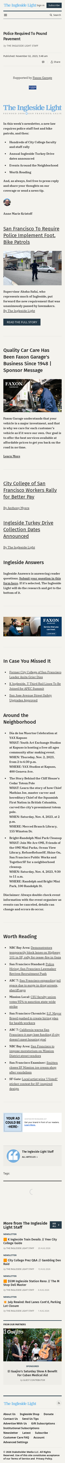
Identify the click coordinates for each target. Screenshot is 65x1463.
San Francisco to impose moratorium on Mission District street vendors (31, 1051)
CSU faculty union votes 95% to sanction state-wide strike (32, 1001)
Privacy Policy (44, 1458)
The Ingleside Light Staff (22, 45)
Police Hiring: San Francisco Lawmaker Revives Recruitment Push (32, 969)
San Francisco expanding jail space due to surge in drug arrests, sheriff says (35, 985)
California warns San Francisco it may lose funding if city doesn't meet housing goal (34, 1034)
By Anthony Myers (16, 508)
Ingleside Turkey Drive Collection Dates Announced (28, 529)
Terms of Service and (23, 1458)
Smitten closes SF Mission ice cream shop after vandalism (33, 1067)
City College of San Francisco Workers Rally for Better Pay (30, 490)
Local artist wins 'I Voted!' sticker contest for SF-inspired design (33, 1084)
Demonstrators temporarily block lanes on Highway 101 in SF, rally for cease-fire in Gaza (35, 952)
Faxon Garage (42, 78)
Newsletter (9, 1234)
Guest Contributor (34, 1380)
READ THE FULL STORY (22, 322)
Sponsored (32, 1366)
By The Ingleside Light (19, 311)
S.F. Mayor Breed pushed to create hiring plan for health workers (35, 1018)
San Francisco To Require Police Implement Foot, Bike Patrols (31, 235)
